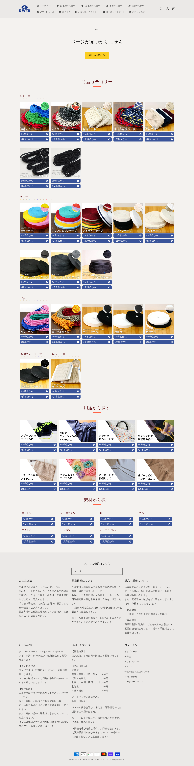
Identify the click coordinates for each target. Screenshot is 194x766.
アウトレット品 (132, 661)
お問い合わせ (131, 676)
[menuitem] (44, 6)
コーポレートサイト (134, 681)
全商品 (128, 656)
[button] (161, 9)
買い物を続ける (97, 55)
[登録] (119, 571)
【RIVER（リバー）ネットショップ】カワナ (97, 759)
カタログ (129, 666)
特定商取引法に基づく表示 (137, 671)
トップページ (131, 651)
